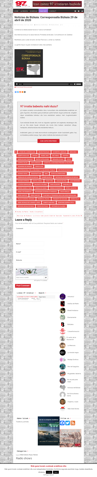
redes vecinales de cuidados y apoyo (29, 202)
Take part (43, 11)
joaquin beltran (61, 181)
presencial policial (44, 199)
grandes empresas (23, 181)
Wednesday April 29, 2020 (24, 24)
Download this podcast (24, 87)
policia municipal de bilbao (26, 199)
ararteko (65, 155)
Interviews (24, 455)
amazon (34, 155)
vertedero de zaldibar (58, 206)
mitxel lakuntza (71, 188)
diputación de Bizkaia (64, 170)
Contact (52, 11)
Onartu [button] (49, 472)
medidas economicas (56, 188)
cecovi (69, 159)
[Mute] (75, 84)
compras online (23, 162)
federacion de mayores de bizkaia (28, 177)
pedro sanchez (35, 195)
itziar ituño (49, 181)
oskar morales (65, 191)
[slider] (79, 84)
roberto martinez (49, 202)
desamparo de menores (25, 166)
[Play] (17, 84)
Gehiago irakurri (48, 475)
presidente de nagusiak (60, 199)
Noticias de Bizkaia (42, 24)
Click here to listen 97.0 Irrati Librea (27, 296)
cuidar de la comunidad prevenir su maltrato (58, 162)
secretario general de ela (66, 202)
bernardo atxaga (58, 159)
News (35, 455)
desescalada (39, 166)
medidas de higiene (41, 188)
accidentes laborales (59, 152)
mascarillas (67, 184)
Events (17, 455)
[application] (48, 84)
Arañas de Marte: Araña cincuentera (29, 211)
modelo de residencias (25, 191)
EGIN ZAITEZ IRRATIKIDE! (48, 141)
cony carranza (36, 162)
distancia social (23, 173)
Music (31, 455)
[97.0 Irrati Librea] (22, 4)
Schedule (33, 11)
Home (16, 11)
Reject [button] (56, 472)
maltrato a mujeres (40, 184)
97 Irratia (24, 11)
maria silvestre (55, 184)
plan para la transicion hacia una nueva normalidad (59, 195)
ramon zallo (75, 199)
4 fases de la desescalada (27, 152)
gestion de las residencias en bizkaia (66, 177)
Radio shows (55, 24)
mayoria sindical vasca (25, 188)
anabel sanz (45, 155)
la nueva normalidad (24, 184)
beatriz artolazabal (42, 159)
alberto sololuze (23, 155)
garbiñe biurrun (47, 177)
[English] (82, 11)
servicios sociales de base (26, 206)
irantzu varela (37, 181)
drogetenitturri (36, 173)
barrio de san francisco (25, 159)
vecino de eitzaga (42, 206)
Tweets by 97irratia (22, 422)
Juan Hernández (75, 181)
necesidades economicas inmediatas (46, 191)
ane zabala (55, 155)
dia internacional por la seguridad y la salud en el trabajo (36, 170)
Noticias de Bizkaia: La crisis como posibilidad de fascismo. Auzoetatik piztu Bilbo (49, 215)
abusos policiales (43, 152)
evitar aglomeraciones (58, 173)
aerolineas (73, 152)
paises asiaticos (22, 195)
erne (46, 173)
